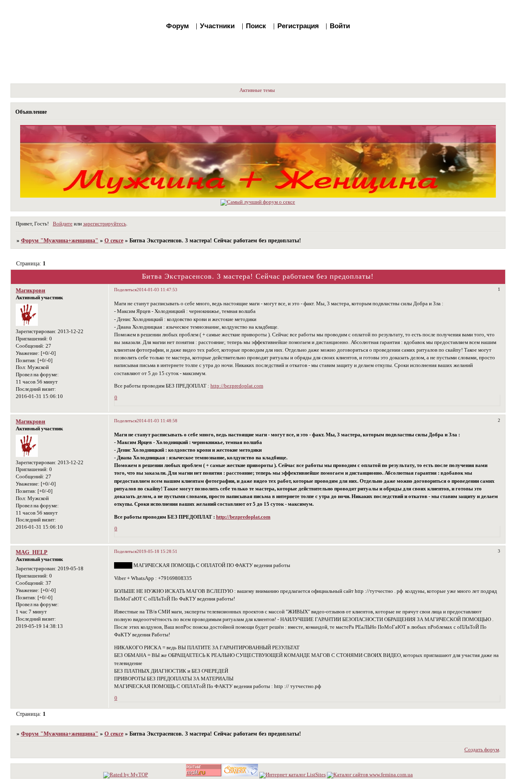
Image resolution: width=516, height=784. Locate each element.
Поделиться (125, 289)
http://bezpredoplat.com (236, 386)
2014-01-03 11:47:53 (157, 289)
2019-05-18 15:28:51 (157, 551)
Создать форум (481, 750)
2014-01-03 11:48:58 (157, 420)
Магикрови (30, 290)
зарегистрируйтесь (104, 224)
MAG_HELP (32, 552)
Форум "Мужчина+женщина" (59, 240)
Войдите (63, 224)
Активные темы (257, 90)
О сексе (113, 240)
